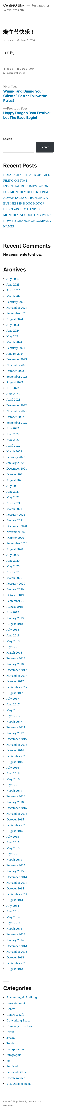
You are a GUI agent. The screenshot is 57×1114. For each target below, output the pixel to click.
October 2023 (15, 371)
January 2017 (15, 733)
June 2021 (13, 492)
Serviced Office (16, 1072)
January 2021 (15, 520)
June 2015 (13, 842)
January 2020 (15, 589)
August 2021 (14, 480)
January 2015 (15, 871)
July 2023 (12, 388)
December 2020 (16, 526)
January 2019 (15, 618)
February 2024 (15, 348)
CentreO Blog (14, 5)
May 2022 (13, 440)
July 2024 (12, 325)
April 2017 (13, 716)
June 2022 (13, 434)
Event (10, 1032)
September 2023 (16, 377)
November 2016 (16, 745)
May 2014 (13, 917)
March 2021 (14, 509)
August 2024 (14, 319)
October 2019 (15, 595)
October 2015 (15, 819)
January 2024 (15, 354)
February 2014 (15, 934)
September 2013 (16, 963)
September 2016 (16, 756)
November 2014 (16, 883)
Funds (10, 1043)
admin (10, 40)
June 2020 (13, 561)
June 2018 (13, 635)
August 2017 (14, 693)
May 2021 (13, 497)
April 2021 (13, 503)
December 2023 (16, 359)
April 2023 (13, 400)
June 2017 (13, 704)
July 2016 (12, 768)
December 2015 (16, 808)
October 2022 (15, 417)
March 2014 (14, 929)
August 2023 (14, 382)
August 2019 (14, 607)
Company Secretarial (19, 1026)
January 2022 (15, 463)
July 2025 (12, 279)
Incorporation (14, 73)
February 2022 (15, 457)
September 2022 (16, 423)
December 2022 (16, 405)
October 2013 (15, 957)
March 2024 (14, 342)
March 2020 (14, 578)
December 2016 (16, 739)
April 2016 (13, 785)
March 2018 (14, 653)
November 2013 (16, 952)
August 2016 (14, 762)
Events (10, 1038)
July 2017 (12, 699)
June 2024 (13, 331)
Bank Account (15, 1003)
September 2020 (16, 543)
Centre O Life (15, 1015)
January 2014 (15, 940)
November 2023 (16, 365)
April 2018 (13, 647)
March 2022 (14, 451)
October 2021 (15, 474)
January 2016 (15, 802)
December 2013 (16, 946)
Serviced (12, 1066)
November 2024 (16, 308)
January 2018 (15, 664)
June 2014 (13, 911)
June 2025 (13, 284)
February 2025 (15, 302)
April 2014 (13, 923)
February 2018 (15, 658)
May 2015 (13, 848)
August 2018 (14, 624)
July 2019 (12, 612)
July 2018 (12, 630)
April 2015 (13, 854)
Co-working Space (18, 1020)
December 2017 (16, 670)
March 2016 (14, 791)
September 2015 (16, 825)
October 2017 (15, 681)
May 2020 (13, 566)
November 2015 (16, 814)
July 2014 (12, 906)
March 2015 (14, 860)
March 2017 (14, 722)
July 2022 (12, 428)
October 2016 (15, 750)
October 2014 (15, 888)
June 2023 (13, 394)
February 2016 (15, 796)
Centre (10, 1009)
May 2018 (13, 641)
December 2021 (16, 469)
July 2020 (12, 555)
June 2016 (13, 773)
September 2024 (16, 313)
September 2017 (16, 687)
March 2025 (14, 296)
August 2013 (14, 969)
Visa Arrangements (18, 1084)
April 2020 (13, 572)
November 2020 (16, 532)
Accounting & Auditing (21, 997)
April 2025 (13, 290)
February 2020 (15, 584)
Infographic (13, 1055)
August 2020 (14, 549)
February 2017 (15, 727)
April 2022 (13, 446)
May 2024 (13, 336)
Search (7, 139)
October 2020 (15, 538)
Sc (24, 73)
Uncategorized (15, 1078)
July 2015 (12, 837)
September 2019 (16, 601)
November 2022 (16, 411)
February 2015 (15, 865)
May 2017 (13, 710)
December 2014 (16, 877)
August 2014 (14, 900)
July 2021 (12, 486)
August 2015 (14, 831)
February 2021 (15, 515)
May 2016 (13, 779)
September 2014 (16, 894)
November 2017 (16, 676)
